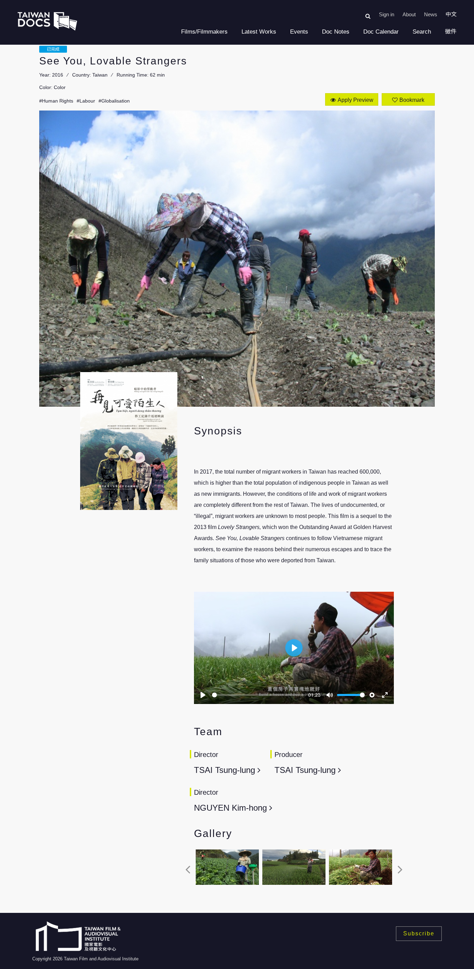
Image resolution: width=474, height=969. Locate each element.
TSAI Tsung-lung (225, 770)
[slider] (258, 694)
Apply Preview (355, 100)
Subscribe (418, 933)
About (409, 14)
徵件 (451, 31)
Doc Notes (335, 31)
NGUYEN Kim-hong (231, 807)
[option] (227, 869)
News (430, 14)
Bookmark (411, 100)
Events (299, 31)
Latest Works (259, 31)
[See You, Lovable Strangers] (227, 867)
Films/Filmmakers (204, 31)
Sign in (386, 14)
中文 (451, 14)
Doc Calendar (381, 31)
